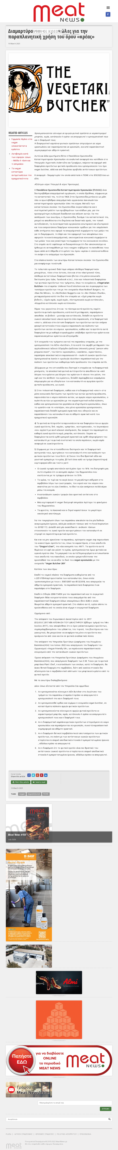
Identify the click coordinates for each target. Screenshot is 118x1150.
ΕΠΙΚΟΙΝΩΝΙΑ (85, 1134)
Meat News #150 (17, 834)
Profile (8, 1134)
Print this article (21, 782)
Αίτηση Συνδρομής (71, 32)
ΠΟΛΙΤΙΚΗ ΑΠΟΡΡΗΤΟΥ (67, 1134)
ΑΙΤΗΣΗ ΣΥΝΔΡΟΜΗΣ (23, 1134)
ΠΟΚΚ (46, 794)
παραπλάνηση (34, 794)
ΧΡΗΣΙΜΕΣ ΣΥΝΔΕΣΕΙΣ (44, 1134)
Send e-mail (39, 782)
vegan (22, 794)
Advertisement (59, 996)
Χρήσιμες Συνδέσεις (71, 34)
